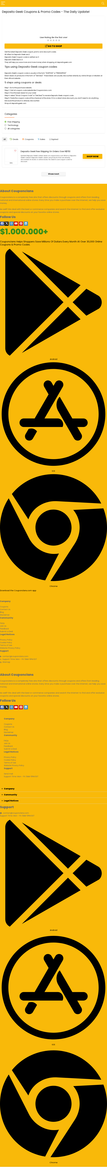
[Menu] (3, 3)
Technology (13, 125)
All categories (14, 128)
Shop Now (93, 156)
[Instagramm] (11, 224)
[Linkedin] (26, 224)
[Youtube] (16, 224)
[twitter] (6, 224)
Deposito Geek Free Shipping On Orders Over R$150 (45, 151)
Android (53, 359)
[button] (53, 789)
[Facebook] (2, 224)
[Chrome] (53, 581)
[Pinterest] (21, 224)
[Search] (103, 3)
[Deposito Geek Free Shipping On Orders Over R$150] (11, 154)
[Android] (53, 354)
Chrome (54, 586)
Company (9, 788)
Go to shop (54, 46)
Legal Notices (11, 800)
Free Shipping (14, 122)
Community (10, 794)
